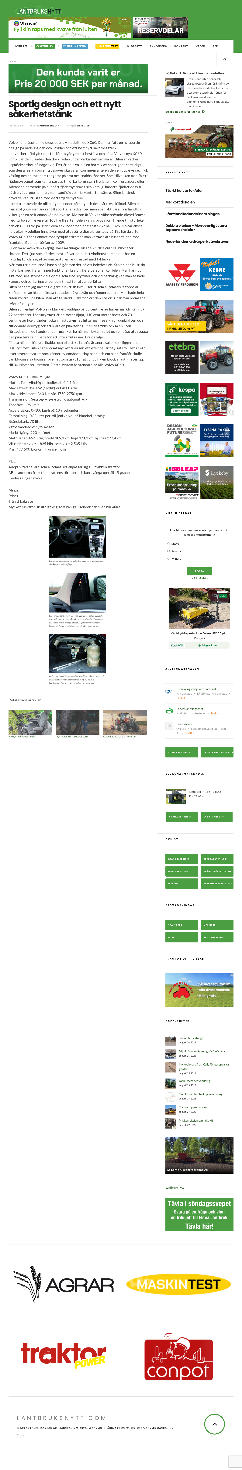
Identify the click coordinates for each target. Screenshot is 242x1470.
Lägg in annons (214, 816)
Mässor (173, 883)
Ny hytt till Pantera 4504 (23, 736)
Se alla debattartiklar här (183, 111)
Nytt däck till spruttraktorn (72, 736)
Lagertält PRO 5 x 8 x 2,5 (205, 794)
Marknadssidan (178, 871)
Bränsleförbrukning (217, 871)
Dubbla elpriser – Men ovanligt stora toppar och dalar (196, 228)
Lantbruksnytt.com (62, 1418)
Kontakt (181, 46)
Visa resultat (199, 577)
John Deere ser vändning (194, 1080)
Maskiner (210, 925)
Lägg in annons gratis (218, 752)
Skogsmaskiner (214, 937)
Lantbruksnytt (174, 1187)
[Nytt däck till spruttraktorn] (78, 722)
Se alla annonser (179, 752)
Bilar (171, 937)
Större (175, 543)
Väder (200, 46)
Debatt (136, 46)
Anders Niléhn (50, 125)
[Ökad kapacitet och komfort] (125, 722)
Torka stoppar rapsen (193, 1107)
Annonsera (158, 46)
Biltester (83, 125)
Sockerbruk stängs (191, 1038)
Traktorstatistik (215, 859)
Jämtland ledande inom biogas (192, 214)
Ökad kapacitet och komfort (119, 736)
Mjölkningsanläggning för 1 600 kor (202, 1051)
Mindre (176, 558)
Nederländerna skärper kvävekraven (197, 242)
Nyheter (21, 46)
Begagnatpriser (178, 859)
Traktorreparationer (218, 883)
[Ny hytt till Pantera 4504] (30, 722)
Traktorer (175, 925)
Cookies (21, 1435)
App (215, 46)
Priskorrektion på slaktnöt (196, 1120)
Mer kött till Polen (180, 202)
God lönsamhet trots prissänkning (201, 1094)
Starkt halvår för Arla (183, 191)
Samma (176, 551)
